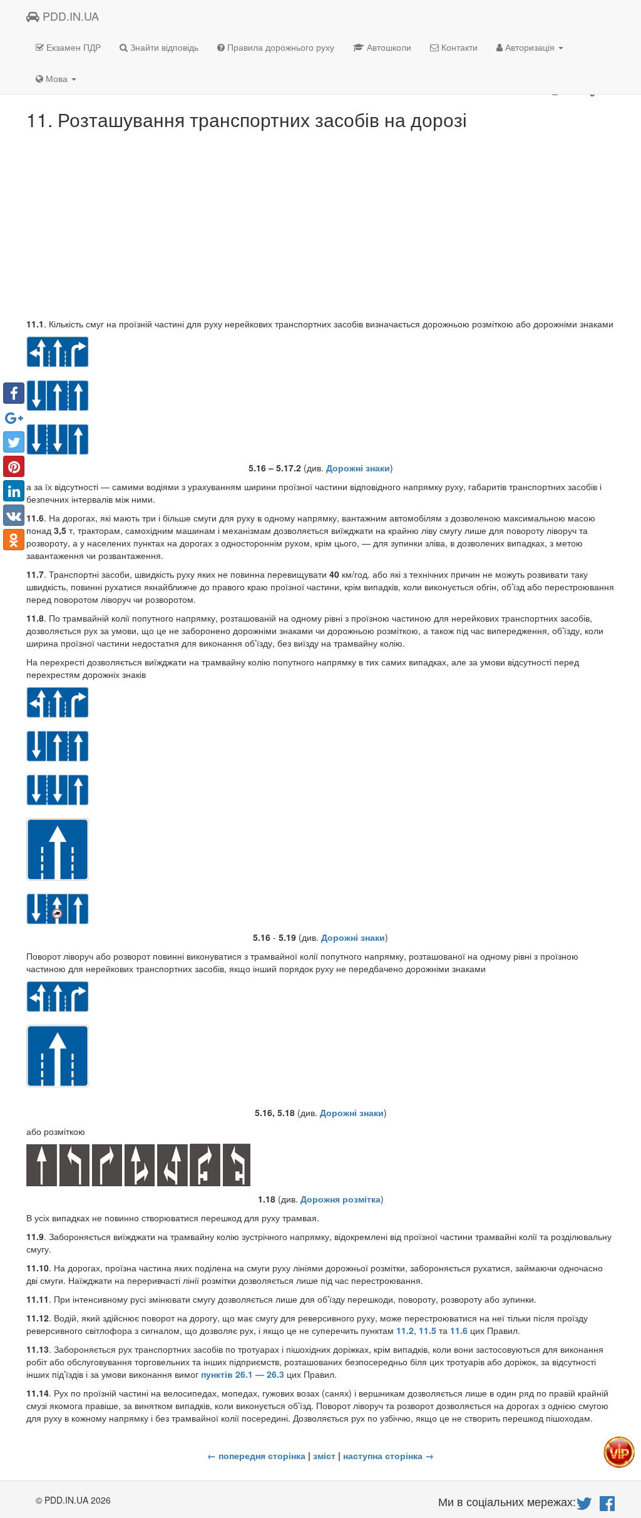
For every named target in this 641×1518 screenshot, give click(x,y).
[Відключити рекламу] (619, 1451)
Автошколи (387, 47)
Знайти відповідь (163, 47)
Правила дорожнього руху (279, 47)
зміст (324, 1455)
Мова (56, 78)
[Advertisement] (320, 223)
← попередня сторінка (256, 1455)
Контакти (458, 47)
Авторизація (530, 47)
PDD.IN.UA (69, 16)
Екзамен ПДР (72, 47)
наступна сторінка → (388, 1455)
